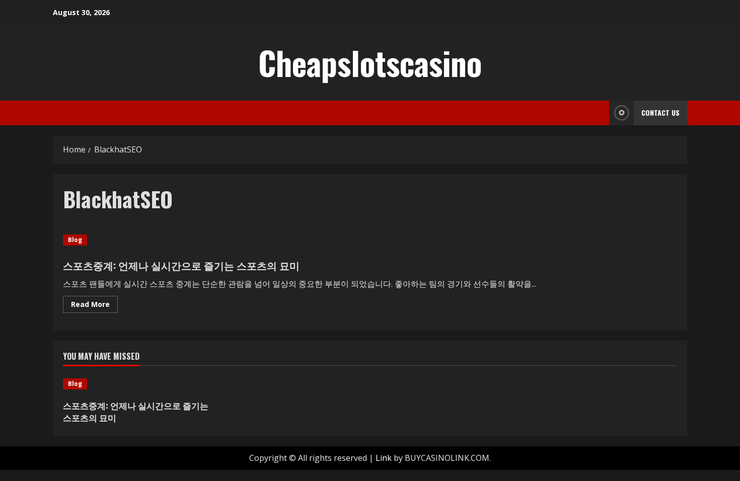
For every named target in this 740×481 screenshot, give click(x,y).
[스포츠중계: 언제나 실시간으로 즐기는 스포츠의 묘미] (136, 384)
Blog (75, 239)
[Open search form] (599, 113)
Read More (94, 306)
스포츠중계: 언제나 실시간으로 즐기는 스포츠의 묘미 (181, 265)
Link (384, 457)
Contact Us (660, 112)
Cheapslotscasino (370, 62)
